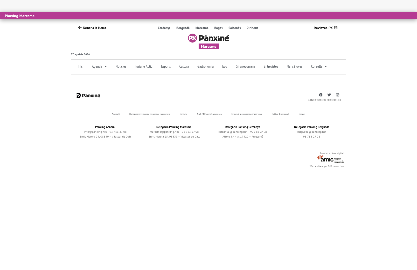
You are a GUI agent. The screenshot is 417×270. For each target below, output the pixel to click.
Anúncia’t (116, 114)
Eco (224, 66)
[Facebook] (320, 95)
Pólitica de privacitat (280, 114)
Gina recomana (245, 66)
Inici (80, 66)
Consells (316, 66)
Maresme (201, 27)
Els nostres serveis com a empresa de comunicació (149, 114)
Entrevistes (271, 66)
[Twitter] (329, 95)
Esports (166, 66)
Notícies (121, 66)
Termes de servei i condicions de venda (246, 114)
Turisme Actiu (144, 66)
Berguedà (183, 27)
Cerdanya (164, 27)
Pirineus (252, 27)
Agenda (97, 66)
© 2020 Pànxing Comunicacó (209, 114)
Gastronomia (205, 66)
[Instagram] (337, 95)
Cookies (302, 114)
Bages (218, 27)
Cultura (184, 66)
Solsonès (235, 27)
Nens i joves (294, 66)
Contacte (183, 114)
